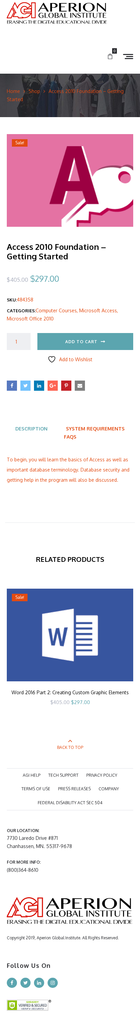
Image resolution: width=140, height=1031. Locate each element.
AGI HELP (31, 775)
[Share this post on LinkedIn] (39, 386)
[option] (70, 656)
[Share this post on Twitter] (25, 386)
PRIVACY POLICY (101, 775)
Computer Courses (56, 310)
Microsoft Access (98, 310)
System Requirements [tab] (95, 428)
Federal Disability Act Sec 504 (70, 802)
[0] (110, 57)
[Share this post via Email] (80, 386)
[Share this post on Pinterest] (66, 386)
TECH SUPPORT (63, 775)
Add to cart (81, 341)
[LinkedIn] (39, 983)
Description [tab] (31, 428)
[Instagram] (53, 983)
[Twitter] (25, 983)
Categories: (21, 310)
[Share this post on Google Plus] (53, 386)
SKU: (12, 299)
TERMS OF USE (35, 788)
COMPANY (109, 788)
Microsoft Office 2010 (30, 318)
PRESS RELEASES (74, 788)
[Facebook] (12, 983)
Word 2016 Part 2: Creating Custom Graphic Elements (70, 692)
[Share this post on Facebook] (12, 386)
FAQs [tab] (70, 437)
